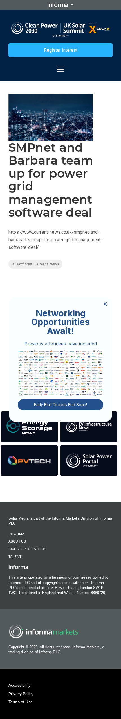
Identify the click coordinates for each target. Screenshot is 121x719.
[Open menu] (60, 66)
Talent (14, 557)
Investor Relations (27, 549)
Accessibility (19, 685)
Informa (16, 534)
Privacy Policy (20, 693)
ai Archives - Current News (35, 264)
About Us (17, 541)
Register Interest (60, 50)
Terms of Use (20, 702)
